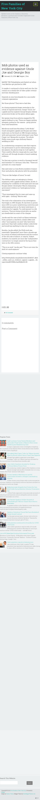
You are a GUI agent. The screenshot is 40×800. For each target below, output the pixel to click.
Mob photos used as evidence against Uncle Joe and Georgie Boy (18, 68)
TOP (37, 798)
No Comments (9, 312)
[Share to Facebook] (8, 307)
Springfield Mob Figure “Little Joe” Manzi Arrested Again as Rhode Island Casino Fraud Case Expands (23, 454)
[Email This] (3, 307)
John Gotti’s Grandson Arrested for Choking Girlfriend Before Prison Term (21, 465)
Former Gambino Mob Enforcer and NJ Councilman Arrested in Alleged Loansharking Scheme (22, 476)
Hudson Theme (10, 794)
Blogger (3, 792)
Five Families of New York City (13, 6)
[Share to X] (6, 307)
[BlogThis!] (4, 307)
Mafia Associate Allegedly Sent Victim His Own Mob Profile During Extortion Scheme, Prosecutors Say (23, 489)
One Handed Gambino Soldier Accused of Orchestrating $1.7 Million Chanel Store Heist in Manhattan (22, 501)
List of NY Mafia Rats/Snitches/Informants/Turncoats (17, 533)
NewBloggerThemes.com (29, 794)
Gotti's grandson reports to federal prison (20, 542)
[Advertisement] (20, 42)
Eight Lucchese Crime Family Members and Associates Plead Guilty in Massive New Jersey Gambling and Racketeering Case (22, 443)
